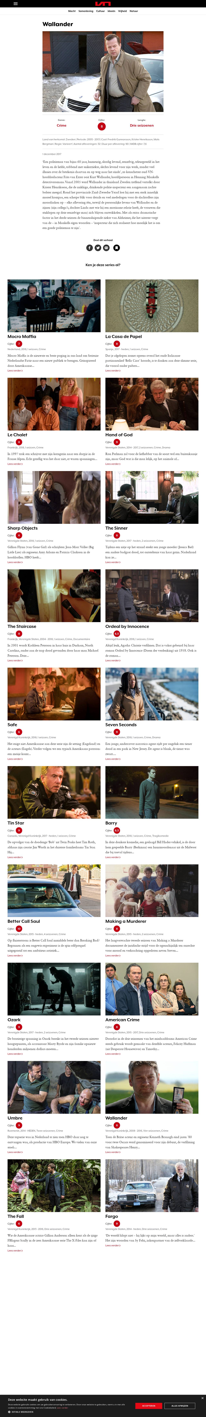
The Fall (16, 1216)
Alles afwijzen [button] (180, 1405)
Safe (12, 724)
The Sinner (116, 528)
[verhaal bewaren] (116, 248)
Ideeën (111, 11)
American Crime (122, 1019)
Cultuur (100, 11)
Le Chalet (17, 434)
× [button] (202, 1398)
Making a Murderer (125, 921)
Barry (111, 822)
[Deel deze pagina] (106, 248)
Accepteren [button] (148, 1405)
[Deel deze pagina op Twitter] (98, 248)
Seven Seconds (121, 724)
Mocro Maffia (22, 336)
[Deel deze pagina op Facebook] (89, 248)
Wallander (116, 1118)
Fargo (111, 1216)
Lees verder (15, 370)
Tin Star (16, 822)
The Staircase (22, 626)
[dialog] (103, 1406)
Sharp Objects (23, 528)
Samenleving (86, 11)
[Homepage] (103, 4)
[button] (69, 1412)
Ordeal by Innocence (127, 626)
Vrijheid (122, 11)
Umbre (15, 1118)
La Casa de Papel (123, 336)
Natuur (134, 11)
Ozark (14, 1019)
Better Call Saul (24, 921)
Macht (72, 11)
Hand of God (119, 434)
